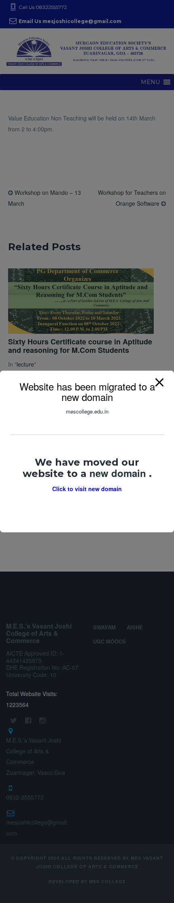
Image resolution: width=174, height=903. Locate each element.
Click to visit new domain (87, 489)
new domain (119, 473)
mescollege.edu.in (87, 411)
